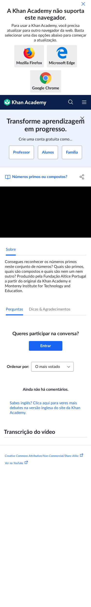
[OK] (83, 4)
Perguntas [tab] (14, 309)
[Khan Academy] (23, 102)
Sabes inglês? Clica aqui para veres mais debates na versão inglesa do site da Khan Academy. (45, 408)
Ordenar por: (18, 367)
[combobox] (52, 367)
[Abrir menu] (84, 102)
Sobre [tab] (11, 249)
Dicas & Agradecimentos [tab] (49, 309)
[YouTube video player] (45, 212)
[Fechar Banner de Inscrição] (82, 118)
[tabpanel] (45, 274)
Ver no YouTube (14, 463)
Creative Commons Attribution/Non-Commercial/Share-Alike (42, 455)
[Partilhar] (82, 177)
